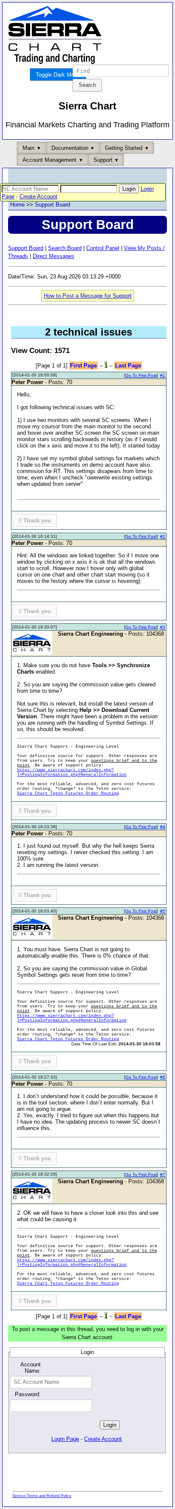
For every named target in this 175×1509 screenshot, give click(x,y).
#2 (162, 536)
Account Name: (30, 1367)
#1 (162, 375)
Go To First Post (141, 375)
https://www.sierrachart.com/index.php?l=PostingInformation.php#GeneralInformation (72, 772)
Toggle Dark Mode (58, 75)
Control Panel (102, 248)
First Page (83, 365)
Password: (27, 1394)
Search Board (65, 248)
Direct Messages (53, 256)
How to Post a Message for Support (88, 296)
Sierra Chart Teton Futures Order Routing (68, 793)
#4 (162, 826)
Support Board (52, 204)
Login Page (65, 1439)
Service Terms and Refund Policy (41, 1496)
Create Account (38, 196)
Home (17, 204)
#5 (162, 911)
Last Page (128, 365)
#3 (162, 627)
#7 (162, 1174)
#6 (162, 1077)
